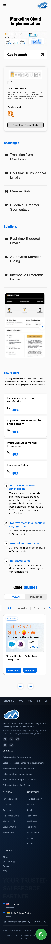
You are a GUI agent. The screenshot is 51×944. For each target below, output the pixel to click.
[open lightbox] (25, 637)
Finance (30, 804)
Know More (13, 670)
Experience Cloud (11, 815)
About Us (7, 857)
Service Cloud (9, 827)
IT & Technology (34, 799)
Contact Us (8, 866)
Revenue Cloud (10, 799)
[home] (42, 5)
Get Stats (30, 670)
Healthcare (32, 815)
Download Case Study (25, 125)
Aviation (30, 843)
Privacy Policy (9, 930)
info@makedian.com (16, 922)
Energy (30, 838)
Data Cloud (8, 804)
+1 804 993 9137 (39, 922)
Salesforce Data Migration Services (19, 768)
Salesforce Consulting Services (17, 785)
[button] (4, 5)
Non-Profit (31, 827)
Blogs (5, 870)
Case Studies (9, 861)
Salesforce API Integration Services (19, 779)
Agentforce (8, 810)
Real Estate (32, 821)
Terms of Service (23, 930)
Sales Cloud (8, 832)
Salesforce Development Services (18, 774)
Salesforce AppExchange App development (23, 763)
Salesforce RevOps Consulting (17, 757)
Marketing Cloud (10, 821)
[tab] (15, 596)
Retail (29, 810)
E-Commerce (33, 832)
